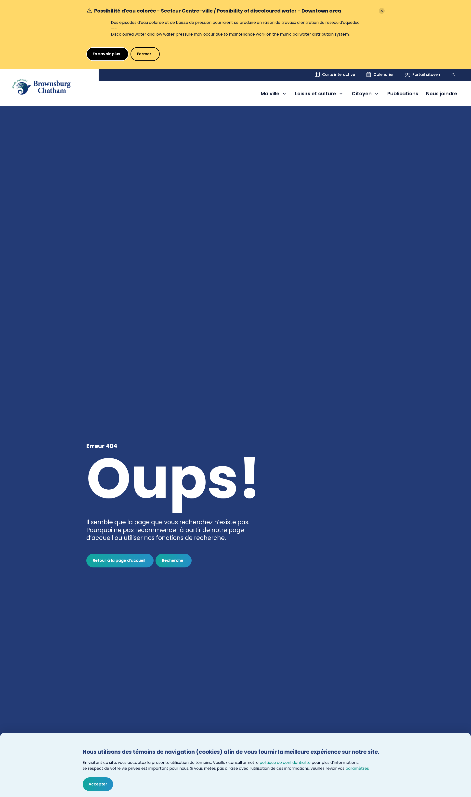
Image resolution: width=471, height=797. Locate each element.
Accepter (98, 784)
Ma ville (274, 94)
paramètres (357, 768)
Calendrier (384, 74)
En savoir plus (106, 54)
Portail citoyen (426, 74)
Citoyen (365, 94)
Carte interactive (338, 74)
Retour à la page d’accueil (119, 560)
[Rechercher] (453, 75)
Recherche (172, 560)
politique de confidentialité (285, 762)
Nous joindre (441, 93)
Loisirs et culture (315, 94)
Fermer (144, 54)
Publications (402, 93)
